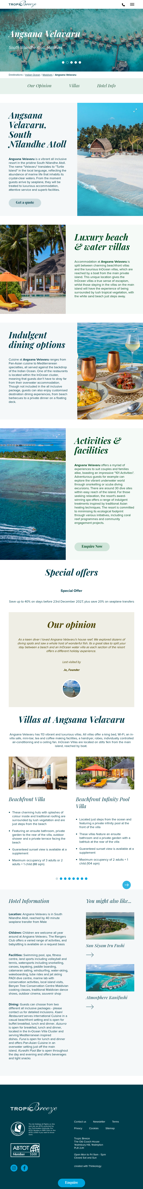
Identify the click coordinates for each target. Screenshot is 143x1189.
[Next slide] (126, 885)
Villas (74, 86)
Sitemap (110, 1128)
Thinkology (95, 1166)
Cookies (94, 1128)
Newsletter (99, 1121)
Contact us (80, 1121)
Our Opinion (39, 86)
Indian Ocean (32, 74)
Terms (115, 1121)
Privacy (78, 1128)
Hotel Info (106, 86)
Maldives (47, 74)
